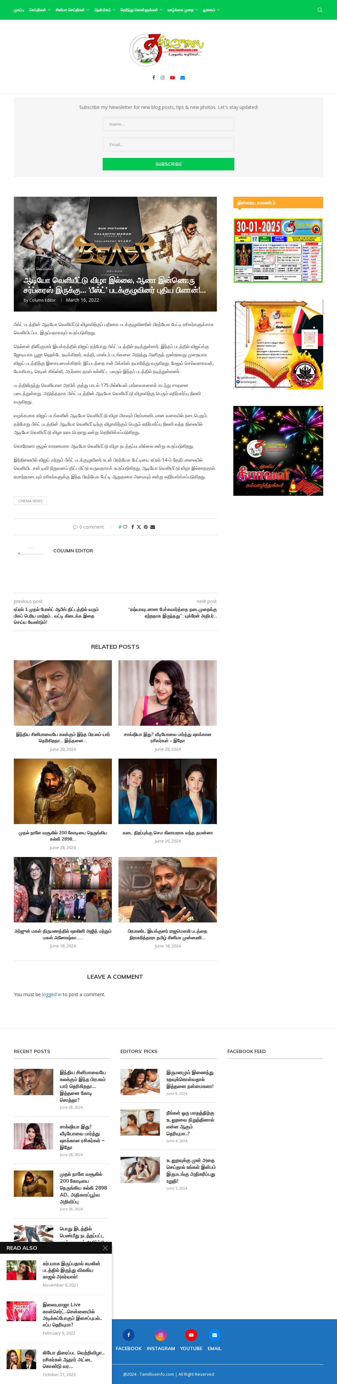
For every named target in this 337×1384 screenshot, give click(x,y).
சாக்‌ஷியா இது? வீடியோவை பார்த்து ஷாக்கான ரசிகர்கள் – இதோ (168, 737)
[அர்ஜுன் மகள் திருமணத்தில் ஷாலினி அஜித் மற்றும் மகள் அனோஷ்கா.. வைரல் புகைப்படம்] (63, 889)
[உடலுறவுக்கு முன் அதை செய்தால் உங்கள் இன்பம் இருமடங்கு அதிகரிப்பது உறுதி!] (140, 1170)
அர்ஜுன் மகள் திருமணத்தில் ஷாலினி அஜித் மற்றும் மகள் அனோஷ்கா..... (63, 934)
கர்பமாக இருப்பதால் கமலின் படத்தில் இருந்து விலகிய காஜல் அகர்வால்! (71, 1270)
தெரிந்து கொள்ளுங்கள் (139, 9)
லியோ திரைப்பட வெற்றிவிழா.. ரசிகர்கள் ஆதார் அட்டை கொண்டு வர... (74, 1359)
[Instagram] (163, 77)
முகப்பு (19, 9)
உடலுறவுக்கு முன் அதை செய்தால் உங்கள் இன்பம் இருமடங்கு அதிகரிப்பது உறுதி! (191, 1170)
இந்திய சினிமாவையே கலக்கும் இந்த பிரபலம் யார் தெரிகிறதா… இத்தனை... (63, 737)
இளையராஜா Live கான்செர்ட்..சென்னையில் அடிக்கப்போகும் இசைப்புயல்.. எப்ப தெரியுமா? (72, 1314)
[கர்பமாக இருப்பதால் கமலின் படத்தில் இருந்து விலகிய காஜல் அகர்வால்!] (21, 1270)
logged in (52, 994)
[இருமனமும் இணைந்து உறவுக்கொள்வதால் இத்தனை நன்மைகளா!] (140, 1082)
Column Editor (42, 300)
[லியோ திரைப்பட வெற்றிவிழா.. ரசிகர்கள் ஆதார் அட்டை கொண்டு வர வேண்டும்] (21, 1359)
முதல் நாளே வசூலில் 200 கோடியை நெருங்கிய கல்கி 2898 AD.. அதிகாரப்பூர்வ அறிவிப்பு (83, 1188)
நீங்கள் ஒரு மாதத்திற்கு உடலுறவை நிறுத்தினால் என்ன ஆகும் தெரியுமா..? (190, 1123)
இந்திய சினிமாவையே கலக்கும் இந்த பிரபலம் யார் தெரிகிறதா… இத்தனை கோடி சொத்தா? (83, 1086)
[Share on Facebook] (132, 527)
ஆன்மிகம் (102, 9)
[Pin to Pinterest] (146, 527)
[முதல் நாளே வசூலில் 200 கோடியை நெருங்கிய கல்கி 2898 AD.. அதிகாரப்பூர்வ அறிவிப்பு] (63, 791)
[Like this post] (125, 527)
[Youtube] (172, 77)
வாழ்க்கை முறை (181, 9)
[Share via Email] (152, 527)
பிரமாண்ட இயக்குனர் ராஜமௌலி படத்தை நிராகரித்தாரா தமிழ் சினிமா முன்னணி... (167, 934)
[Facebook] (153, 77)
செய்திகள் (37, 9)
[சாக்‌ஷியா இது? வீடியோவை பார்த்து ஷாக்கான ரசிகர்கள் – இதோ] (167, 693)
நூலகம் (209, 9)
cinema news (30, 500)
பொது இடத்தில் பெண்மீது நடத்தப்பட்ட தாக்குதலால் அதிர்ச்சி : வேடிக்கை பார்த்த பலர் (83, 1238)
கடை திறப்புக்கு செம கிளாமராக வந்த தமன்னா (168, 833)
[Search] (320, 9)
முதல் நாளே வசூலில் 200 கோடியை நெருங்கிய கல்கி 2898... (63, 836)
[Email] (182, 77)
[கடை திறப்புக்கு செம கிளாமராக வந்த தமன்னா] (167, 791)
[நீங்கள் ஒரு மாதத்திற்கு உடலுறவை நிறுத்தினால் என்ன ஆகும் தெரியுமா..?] (140, 1122)
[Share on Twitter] (139, 527)
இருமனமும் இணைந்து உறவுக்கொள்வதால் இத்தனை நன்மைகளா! (190, 1079)
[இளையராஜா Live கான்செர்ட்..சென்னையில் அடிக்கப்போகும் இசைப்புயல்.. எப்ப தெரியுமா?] (21, 1311)
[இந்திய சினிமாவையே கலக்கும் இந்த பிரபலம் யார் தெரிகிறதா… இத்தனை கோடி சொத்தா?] (63, 693)
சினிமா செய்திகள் (70, 9)
